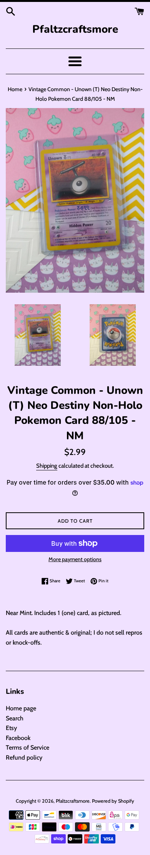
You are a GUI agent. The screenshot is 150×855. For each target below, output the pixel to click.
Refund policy (24, 757)
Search (14, 718)
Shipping (46, 465)
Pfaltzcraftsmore (75, 29)
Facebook (18, 738)
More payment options (75, 559)
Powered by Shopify (113, 801)
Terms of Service (27, 747)
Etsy (11, 728)
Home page (21, 708)
